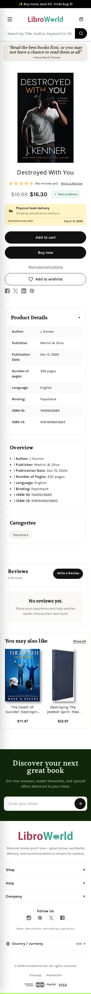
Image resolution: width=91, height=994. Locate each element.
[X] (15, 290)
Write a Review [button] (71, 183)
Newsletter (54, 975)
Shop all (79, 641)
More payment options (45, 267)
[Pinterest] (32, 290)
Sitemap (35, 975)
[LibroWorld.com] (45, 835)
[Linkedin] (23, 290)
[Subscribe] (80, 803)
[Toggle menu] (10, 19)
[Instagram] (29, 917)
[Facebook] (7, 290)
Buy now (45, 252)
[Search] (81, 33)
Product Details (29, 318)
